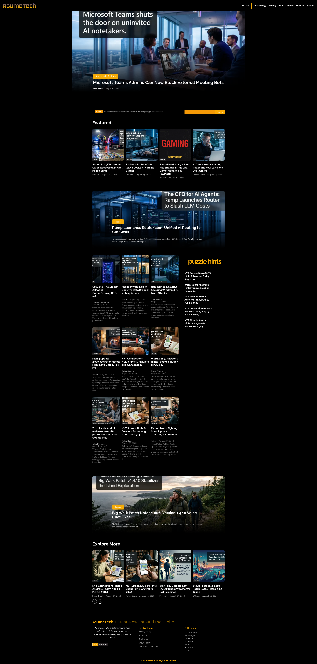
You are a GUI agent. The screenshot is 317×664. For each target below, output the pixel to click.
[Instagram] (186, 635)
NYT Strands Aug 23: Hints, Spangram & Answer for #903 (196, 323)
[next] (174, 111)
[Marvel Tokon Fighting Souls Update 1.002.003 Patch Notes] (165, 410)
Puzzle (124, 353)
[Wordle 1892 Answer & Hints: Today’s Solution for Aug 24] (165, 341)
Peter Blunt (127, 371)
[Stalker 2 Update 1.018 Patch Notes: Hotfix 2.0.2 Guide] (209, 566)
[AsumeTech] (38, 5)
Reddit (191, 642)
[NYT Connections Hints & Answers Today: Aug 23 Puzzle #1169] (108, 566)
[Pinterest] (186, 638)
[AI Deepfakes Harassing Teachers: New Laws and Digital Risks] (209, 145)
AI (194, 159)
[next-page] (100, 601)
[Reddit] (186, 641)
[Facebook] (186, 632)
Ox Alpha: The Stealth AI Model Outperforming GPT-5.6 (105, 291)
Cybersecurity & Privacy (105, 76)
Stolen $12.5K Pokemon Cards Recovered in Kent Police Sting (107, 167)
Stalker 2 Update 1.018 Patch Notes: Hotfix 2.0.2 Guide (207, 589)
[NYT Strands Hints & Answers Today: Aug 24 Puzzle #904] (135, 410)
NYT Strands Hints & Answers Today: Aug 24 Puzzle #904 (134, 431)
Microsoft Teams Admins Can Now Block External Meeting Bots (158, 82)
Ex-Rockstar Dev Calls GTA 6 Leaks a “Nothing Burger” (140, 167)
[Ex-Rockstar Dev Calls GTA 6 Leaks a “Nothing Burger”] (142, 145)
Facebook (192, 632)
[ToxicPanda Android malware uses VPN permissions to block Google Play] (106, 410)
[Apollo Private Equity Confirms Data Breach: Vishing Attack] (135, 269)
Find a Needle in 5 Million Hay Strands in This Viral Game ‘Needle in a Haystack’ (174, 169)
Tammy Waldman (100, 303)
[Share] (186, 647)
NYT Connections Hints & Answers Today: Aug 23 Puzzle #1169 (198, 311)
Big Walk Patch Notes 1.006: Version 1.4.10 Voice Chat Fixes (154, 515)
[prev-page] (94, 601)
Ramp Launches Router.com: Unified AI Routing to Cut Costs (156, 229)
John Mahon (98, 89)
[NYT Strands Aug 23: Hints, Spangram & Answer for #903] (142, 566)
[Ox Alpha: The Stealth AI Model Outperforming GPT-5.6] (106, 269)
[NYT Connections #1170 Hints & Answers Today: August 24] (135, 341)
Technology (126, 281)
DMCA (95, 644)
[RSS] (186, 644)
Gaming (95, 159)
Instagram (192, 635)
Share (190, 647)
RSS (190, 645)
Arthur (124, 299)
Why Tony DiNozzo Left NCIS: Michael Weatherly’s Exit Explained (174, 589)
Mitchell (163, 596)
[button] (245, 6)
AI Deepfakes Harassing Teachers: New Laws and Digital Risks (132, 112)
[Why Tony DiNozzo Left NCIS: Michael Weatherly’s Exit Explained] (175, 566)
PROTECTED (103, 644)
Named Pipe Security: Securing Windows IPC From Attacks (164, 290)
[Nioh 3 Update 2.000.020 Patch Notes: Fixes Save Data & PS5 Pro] (106, 341)
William (95, 175)
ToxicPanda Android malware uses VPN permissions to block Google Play (104, 433)
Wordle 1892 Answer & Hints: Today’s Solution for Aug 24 (164, 361)
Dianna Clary (199, 175)
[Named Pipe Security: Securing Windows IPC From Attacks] (165, 269)
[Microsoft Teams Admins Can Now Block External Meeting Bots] (158, 51)
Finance (118, 222)
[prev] (170, 111)
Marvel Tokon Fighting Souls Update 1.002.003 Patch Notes (164, 431)
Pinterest (192, 639)
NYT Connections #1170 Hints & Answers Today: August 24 (135, 361)
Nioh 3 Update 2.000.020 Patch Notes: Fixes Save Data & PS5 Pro (106, 363)
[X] (186, 650)
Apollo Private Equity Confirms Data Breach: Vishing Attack (135, 290)
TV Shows (163, 580)
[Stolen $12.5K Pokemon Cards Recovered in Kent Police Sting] (108, 145)
